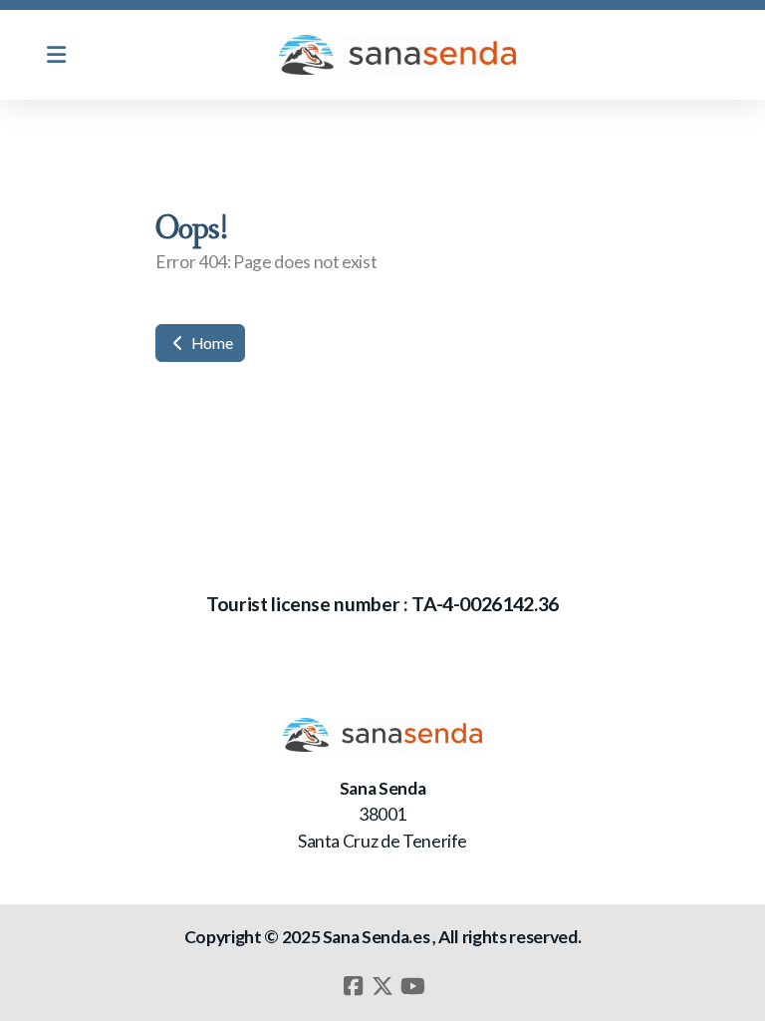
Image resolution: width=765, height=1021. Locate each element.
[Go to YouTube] (412, 986)
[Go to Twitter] (382, 986)
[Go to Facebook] (353, 986)
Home (210, 342)
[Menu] (56, 55)
